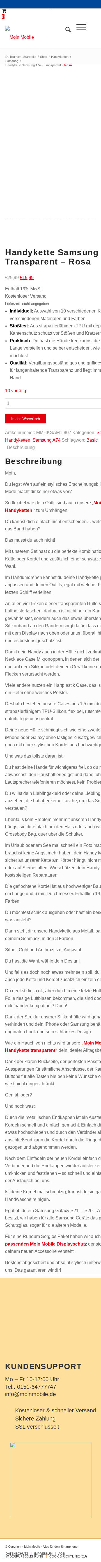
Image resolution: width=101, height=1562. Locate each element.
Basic (92, 440)
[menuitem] (65, 37)
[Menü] (78, 37)
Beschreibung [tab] (21, 447)
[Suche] (65, 37)
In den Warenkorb (25, 419)
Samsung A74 (47, 440)
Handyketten (17, 440)
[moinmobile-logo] (41, 37)
